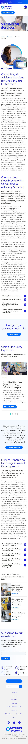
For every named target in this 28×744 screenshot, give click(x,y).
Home (3, 36)
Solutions (9, 36)
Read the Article (9, 406)
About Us (14, 692)
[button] (20, 2)
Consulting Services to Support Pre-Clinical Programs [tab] (12, 544)
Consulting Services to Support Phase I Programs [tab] (12, 549)
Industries (14, 696)
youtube (9, 722)
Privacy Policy (9, 714)
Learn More (14, 589)
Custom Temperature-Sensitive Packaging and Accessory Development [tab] (12, 311)
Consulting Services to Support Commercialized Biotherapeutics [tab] (12, 565)
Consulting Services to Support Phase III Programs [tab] (12, 559)
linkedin (19, 722)
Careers (14, 717)
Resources (14, 703)
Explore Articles (14, 447)
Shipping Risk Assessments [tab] (11, 296)
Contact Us (14, 334)
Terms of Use (19, 714)
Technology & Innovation (14, 706)
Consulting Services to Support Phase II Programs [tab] (12, 554)
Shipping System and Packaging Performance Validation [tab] (10, 304)
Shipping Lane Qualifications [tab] (11, 299)
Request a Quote (8, 12)
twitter (14, 722)
